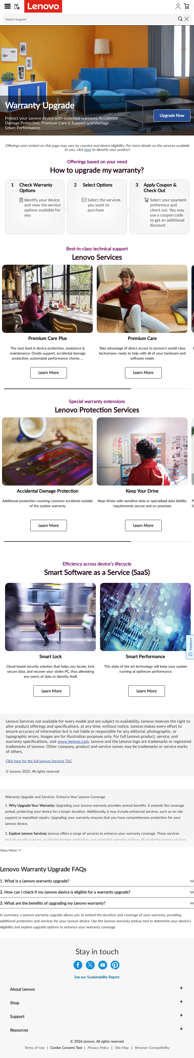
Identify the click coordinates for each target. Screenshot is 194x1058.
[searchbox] (97, 19)
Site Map (122, 1048)
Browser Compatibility (152, 1048)
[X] (90, 966)
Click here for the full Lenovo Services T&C (39, 761)
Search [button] (180, 19)
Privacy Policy (98, 1048)
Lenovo (88, 1041)
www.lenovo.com (73, 742)
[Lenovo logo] (43, 6)
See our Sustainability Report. (97, 977)
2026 (78, 1041)
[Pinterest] (115, 966)
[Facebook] (78, 966)
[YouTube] (102, 966)
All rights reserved (110, 1041)
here (87, 150)
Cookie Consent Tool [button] (66, 1048)
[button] (6, 7)
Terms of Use (35, 1048)
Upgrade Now (172, 116)
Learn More (48, 373)
